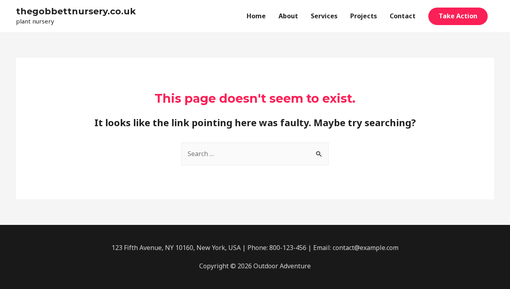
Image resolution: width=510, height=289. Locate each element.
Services (324, 16)
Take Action (458, 16)
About (288, 16)
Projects (363, 16)
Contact (403, 16)
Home (256, 16)
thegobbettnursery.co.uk (76, 11)
